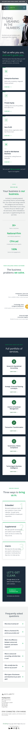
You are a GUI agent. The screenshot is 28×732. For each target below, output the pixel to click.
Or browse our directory (13, 596)
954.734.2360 (5, 705)
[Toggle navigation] (24, 7)
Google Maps (4, 706)
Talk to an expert (15, 169)
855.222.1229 (5, 704)
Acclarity (5, 724)
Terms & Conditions (14, 726)
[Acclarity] (9, 7)
